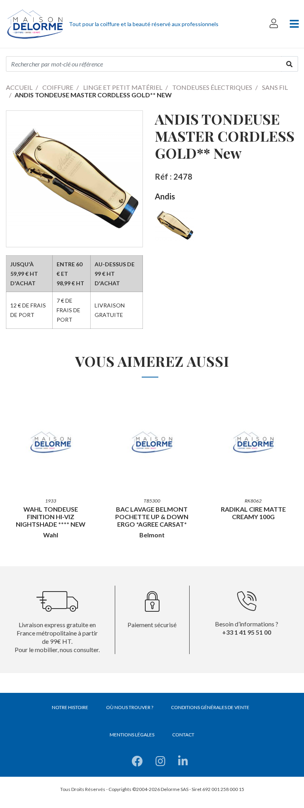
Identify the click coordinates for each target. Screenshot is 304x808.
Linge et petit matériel (122, 87)
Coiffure (57, 87)
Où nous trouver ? (129, 707)
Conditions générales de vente (210, 707)
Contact (183, 735)
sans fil (275, 87)
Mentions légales (132, 735)
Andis (165, 196)
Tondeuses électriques (212, 87)
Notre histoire (70, 707)
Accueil (19, 87)
